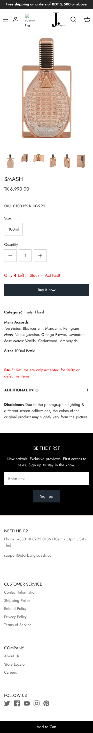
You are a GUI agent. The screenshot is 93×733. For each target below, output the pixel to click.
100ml (13, 229)
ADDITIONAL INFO (21, 390)
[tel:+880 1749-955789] (51, 539)
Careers (10, 672)
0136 (46, 539)
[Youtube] (27, 703)
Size (7, 218)
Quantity (11, 244)
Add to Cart (46, 727)
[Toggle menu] (5, 19)
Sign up (46, 496)
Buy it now (47, 290)
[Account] (15, 19)
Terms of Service (18, 625)
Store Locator (15, 664)
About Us (11, 656)
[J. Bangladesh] (54, 19)
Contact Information (20, 592)
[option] (46, 90)
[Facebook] (17, 703)
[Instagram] (37, 703)
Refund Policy (15, 608)
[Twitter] (7, 703)
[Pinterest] (46, 703)
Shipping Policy (17, 600)
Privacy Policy (15, 617)
